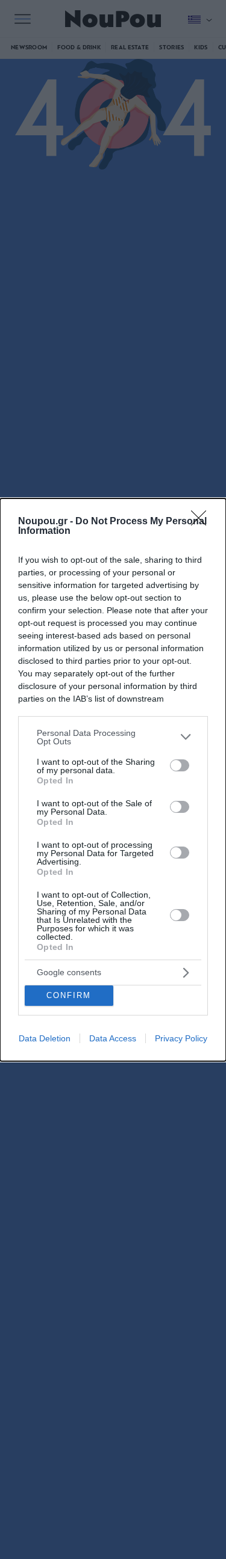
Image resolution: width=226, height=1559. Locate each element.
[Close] (202, 521)
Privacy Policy (181, 1038)
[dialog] (113, 779)
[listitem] (113, 737)
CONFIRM (68, 995)
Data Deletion (45, 1038)
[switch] (179, 765)
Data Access (112, 1038)
